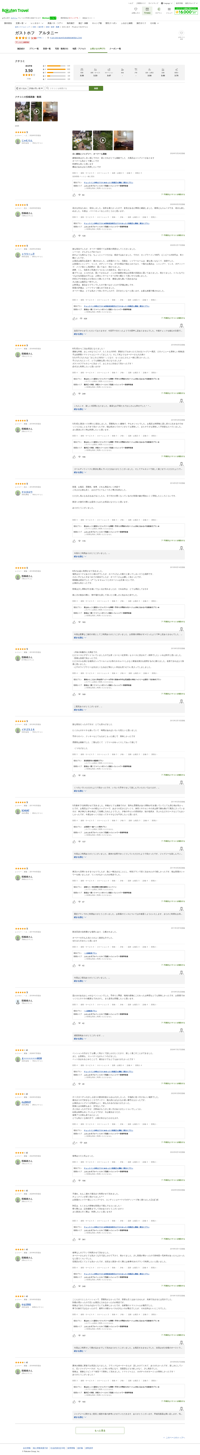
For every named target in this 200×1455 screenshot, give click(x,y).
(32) (61, 48)
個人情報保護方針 (40, 1448)
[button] (22, 111)
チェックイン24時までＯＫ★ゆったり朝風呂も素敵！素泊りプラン (108, 182)
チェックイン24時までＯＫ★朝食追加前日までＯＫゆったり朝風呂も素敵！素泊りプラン (117, 223)
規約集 (80, 1448)
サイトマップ (153, 3)
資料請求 (89, 1448)
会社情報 (27, 1448)
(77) (97, 48)
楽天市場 (179, 3)
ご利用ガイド (141, 3)
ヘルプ (130, 3)
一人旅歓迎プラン (90, 953)
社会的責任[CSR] (57, 1448)
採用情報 (71, 1448)
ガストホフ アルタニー (36, 32)
